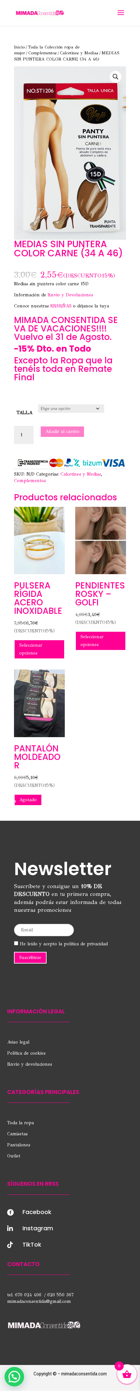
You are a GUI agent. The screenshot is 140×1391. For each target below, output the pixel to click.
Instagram (37, 1228)
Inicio (19, 47)
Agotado (28, 800)
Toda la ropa (20, 1123)
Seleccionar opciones (30, 649)
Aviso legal (18, 1042)
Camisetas (17, 1134)
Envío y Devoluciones (70, 295)
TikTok (31, 1244)
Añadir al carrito (62, 431)
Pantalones (18, 1145)
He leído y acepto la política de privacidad (63, 944)
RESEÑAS (61, 306)
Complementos (42, 53)
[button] (115, 77)
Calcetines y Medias (79, 53)
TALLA (24, 412)
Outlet (13, 1156)
